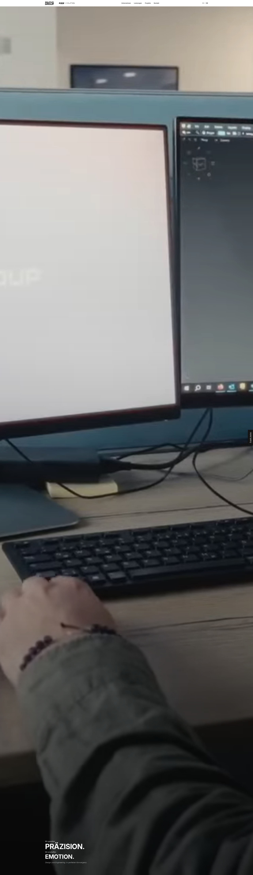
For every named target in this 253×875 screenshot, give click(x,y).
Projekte (148, 3)
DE (207, 3)
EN (203, 3)
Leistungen (138, 3)
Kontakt (156, 3)
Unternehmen (126, 3)
